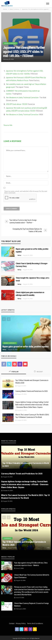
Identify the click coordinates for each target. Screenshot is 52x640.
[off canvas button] (47, 3)
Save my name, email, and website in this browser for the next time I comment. (25, 192)
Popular (15, 371)
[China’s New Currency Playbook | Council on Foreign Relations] (6, 606)
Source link (8, 125)
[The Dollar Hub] (6, 3)
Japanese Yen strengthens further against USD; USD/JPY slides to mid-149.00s (24, 72)
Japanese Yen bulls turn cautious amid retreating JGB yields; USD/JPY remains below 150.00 (26, 109)
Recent (39, 371)
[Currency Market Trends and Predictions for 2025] (8, 394)
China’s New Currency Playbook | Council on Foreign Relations (31, 604)
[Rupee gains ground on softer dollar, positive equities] (26, 333)
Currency (7, 538)
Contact (11, 623)
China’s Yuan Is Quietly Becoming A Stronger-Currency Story (32, 264)
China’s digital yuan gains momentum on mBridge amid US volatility (30, 293)
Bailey (19, 255)
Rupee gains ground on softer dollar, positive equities (32, 250)
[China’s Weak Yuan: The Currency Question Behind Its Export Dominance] (6, 578)
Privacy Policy (21, 623)
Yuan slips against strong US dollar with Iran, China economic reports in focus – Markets (30, 564)
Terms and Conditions (35, 623)
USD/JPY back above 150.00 (16, 104)
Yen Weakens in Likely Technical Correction (22, 97)
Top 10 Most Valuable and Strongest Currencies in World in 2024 (31, 381)
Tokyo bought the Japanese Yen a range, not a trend (32, 279)
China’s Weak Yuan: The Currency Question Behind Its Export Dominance (31, 576)
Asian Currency (10, 43)
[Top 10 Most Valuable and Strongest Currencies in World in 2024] (8, 383)
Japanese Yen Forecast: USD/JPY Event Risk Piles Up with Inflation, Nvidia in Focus (26, 79)
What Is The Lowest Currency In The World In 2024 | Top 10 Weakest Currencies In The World (32, 416)
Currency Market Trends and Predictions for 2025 (31, 391)
